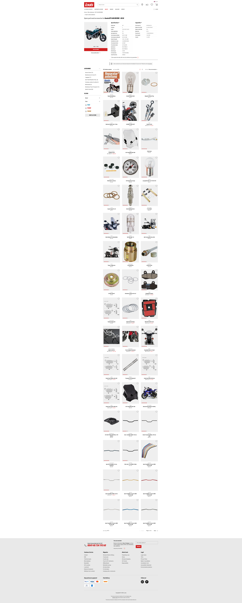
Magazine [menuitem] (117, 9)
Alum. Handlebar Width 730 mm (130, 434)
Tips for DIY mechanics (108, 561)
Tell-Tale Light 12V (130, 237)
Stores (123, 557)
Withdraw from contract (89, 571)
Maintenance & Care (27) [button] (90, 75)
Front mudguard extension (130, 350)
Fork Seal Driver (130, 265)
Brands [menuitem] (111, 9)
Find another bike (95, 52)
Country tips (105, 559)
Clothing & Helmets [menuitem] (88, 9)
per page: (115, 69)
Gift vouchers (87, 565)
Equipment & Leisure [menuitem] (98, 9)
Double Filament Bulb (130, 96)
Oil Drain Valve (149, 265)
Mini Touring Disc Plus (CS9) (149, 237)
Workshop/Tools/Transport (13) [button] (92, 87)
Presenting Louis (125, 555)
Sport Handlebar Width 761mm (111, 493)
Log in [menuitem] (156, 9)
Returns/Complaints (88, 569)
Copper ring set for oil (111, 208)
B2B (85, 557)
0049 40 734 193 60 (96, 545)
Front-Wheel (149, 208)
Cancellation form (145, 563)
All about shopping (126, 559)
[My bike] (147, 5)
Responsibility (125, 563)
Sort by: (146, 69)
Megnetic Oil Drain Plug (149, 96)
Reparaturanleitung (111, 96)
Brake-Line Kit (149, 124)
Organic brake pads (111, 321)
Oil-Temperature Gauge (130, 180)
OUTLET (89, 111)
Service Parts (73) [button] (89, 72)
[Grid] (140, 69)
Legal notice (143, 555)
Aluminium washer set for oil (130, 293)
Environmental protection (146, 567)
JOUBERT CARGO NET (130, 124)
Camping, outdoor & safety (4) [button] (92, 82)
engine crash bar (111, 350)
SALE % (89, 107)
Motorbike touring (107, 565)
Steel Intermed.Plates (130, 321)
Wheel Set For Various (111, 180)
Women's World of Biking (108, 555)
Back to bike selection (90, 14)
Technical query (87, 559)
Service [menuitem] (123, 9)
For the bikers (106, 569)
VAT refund (124, 561)
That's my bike (96, 49)
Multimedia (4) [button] (88, 84)
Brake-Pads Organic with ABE (111, 378)
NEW (89, 104)
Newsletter (86, 563)
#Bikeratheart (106, 563)
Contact (86, 555)
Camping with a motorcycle (109, 571)
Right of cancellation (145, 561)
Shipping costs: (115, 597)
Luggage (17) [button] (88, 77)
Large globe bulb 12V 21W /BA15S (149, 180)
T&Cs (142, 557)
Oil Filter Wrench (111, 293)
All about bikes (106, 567)
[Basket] (156, 5)
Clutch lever (149, 151)
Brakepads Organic (149, 293)
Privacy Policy (144, 559)
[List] (142, 69)
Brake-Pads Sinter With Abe (149, 378)
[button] (156, 1)
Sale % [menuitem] (106, 9)
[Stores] (142, 5)
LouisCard (86, 567)
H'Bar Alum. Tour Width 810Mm (130, 464)
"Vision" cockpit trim (111, 265)
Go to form (150, 63)
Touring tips (105, 557)
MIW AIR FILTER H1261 (149, 321)
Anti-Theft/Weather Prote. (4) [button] (91, 79)
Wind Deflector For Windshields (111, 237)
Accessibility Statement (146, 565)
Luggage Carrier (111, 152)
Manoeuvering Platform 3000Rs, (149, 406)
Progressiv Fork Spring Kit (130, 378)
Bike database (87, 561)
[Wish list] (152, 5)
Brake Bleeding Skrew (130, 208)
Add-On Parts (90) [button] (89, 89)
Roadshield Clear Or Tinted (149, 350)
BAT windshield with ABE (130, 152)
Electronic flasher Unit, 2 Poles (111, 124)
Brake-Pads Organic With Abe (111, 406)
